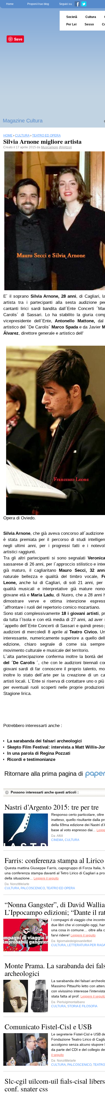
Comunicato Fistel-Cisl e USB (48, 1026)
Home (10, 3)
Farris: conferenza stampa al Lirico (54, 860)
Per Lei (71, 24)
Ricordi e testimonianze (31, 759)
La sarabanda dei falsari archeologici (44, 741)
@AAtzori (65, 147)
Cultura (90, 17)
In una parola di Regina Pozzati (38, 753)
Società (71, 17)
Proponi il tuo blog (38, 3)
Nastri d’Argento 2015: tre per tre (52, 807)
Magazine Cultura (23, 120)
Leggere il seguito (46, 878)
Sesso (89, 24)
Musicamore (49, 147)
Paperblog (28, 21)
